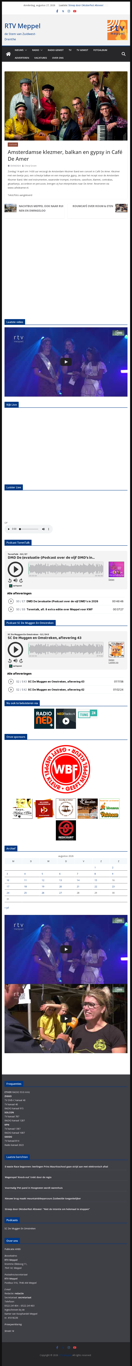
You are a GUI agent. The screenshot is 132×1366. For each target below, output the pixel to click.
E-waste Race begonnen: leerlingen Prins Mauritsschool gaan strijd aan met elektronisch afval (56, 1166)
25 (25, 892)
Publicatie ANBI (13, 1249)
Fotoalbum (100, 50)
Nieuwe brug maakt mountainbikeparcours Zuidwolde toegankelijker (43, 1198)
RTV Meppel (23, 25)
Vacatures (40, 57)
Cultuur (13, 144)
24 (8, 892)
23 (113, 886)
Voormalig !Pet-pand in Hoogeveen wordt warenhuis (34, 1187)
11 (25, 880)
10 (8, 880)
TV (70, 50)
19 (43, 886)
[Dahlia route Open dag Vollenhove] (66, 1018)
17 (8, 886)
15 (95, 880)
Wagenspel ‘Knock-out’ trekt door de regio (28, 1177)
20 (60, 886)
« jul (7, 907)
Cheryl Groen (30, 165)
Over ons (58, 57)
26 (43, 892)
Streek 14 (9, 1330)
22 (95, 886)
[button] (25, 50)
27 (60, 892)
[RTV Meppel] (8, 54)
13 (60, 880)
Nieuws (19, 50)
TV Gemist (82, 50)
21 (78, 886)
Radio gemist (56, 50)
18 (25, 886)
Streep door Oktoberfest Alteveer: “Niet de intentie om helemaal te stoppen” (47, 1209)
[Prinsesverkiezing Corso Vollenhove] (66, 361)
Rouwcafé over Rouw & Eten (93, 206)
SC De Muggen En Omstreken (20, 1228)
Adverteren (22, 57)
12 (43, 880)
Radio (35, 50)
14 (78, 880)
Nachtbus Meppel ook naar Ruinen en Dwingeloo (41, 208)
